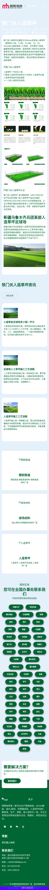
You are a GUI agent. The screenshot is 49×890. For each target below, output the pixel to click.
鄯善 (11, 719)
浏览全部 (9, 296)
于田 (38, 719)
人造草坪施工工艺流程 (15, 416)
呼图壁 (24, 726)
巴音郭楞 (26, 614)
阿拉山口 (16, 667)
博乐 (38, 697)
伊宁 (24, 682)
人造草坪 (24, 558)
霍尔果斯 (33, 667)
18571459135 (40, 32)
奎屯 (11, 689)
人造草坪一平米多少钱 (13, 72)
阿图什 (39, 644)
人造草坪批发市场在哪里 (14, 78)
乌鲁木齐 (16, 607)
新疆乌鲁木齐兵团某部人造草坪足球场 (24, 219)
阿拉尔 (39, 652)
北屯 (11, 697)
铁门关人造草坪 (32, 6)
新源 (24, 749)
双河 (24, 689)
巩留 (39, 741)
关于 (30, 799)
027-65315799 (13, 866)
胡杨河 (39, 637)
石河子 (24, 652)
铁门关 (9, 644)
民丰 (11, 711)
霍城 (26, 741)
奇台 (9, 734)
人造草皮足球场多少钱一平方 (19, 322)
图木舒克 (32, 659)
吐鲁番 (38, 629)
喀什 (24, 622)
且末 (24, 704)
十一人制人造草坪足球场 (14, 81)
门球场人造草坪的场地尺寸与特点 (18, 75)
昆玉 (38, 689)
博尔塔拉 (9, 614)
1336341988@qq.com (16, 862)
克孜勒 (24, 637)
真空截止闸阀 (8, 842)
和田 (38, 622)
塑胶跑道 (24, 475)
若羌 (11, 704)
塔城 (23, 629)
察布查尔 (11, 741)
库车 (11, 682)
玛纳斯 (39, 726)
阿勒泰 (9, 652)
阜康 (40, 674)
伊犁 (10, 629)
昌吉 (11, 622)
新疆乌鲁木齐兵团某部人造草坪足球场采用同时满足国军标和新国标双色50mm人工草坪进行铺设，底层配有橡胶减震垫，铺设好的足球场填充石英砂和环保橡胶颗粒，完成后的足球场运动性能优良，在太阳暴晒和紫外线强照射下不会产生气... (24, 232)
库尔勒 (24, 644)
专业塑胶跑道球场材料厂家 (20, 884)
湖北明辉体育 (39, 884)
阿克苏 (9, 637)
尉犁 (38, 704)
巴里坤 (26, 674)
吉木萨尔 (24, 734)
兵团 (24, 697)
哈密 (41, 614)
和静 (24, 719)
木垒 (39, 734)
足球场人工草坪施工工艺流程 (19, 369)
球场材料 (24, 518)
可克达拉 (10, 674)
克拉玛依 (33, 607)
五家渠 (16, 659)
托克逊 (9, 726)
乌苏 (38, 682)
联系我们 (12, 781)
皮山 (38, 711)
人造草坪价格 (38, 75)
